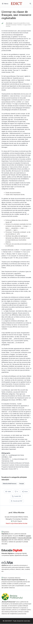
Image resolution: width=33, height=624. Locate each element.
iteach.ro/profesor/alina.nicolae (16, 523)
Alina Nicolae (9, 23)
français (21, 483)
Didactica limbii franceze (9, 483)
